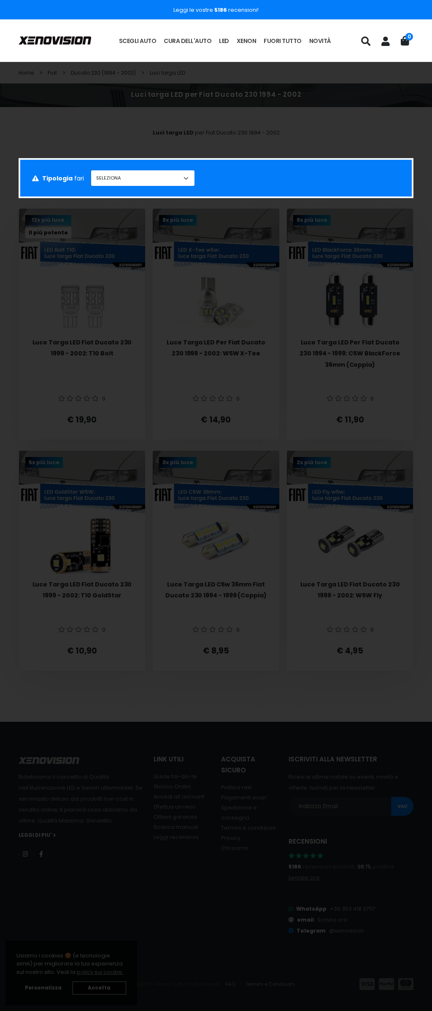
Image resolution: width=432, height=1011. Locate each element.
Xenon (246, 41)
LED (224, 41)
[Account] (385, 41)
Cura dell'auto (187, 41)
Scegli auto (138, 41)
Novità (320, 41)
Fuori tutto (283, 41)
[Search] (365, 41)
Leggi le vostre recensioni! (216, 9)
